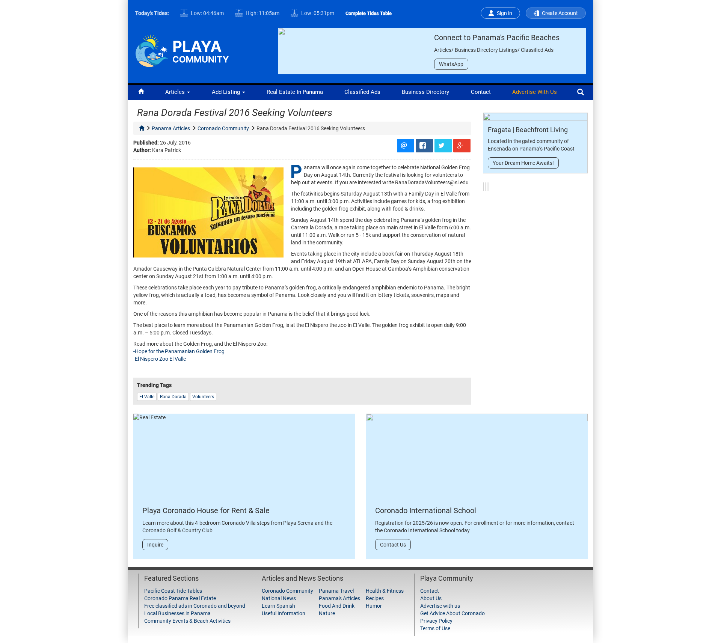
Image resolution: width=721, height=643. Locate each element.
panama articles (171, 128)
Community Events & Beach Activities (187, 621)
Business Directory (425, 92)
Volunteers (203, 396)
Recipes (375, 598)
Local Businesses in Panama (177, 613)
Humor (374, 606)
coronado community (223, 128)
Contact (481, 92)
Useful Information (283, 613)
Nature (327, 613)
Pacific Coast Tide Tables (173, 591)
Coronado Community (287, 591)
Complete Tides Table (368, 13)
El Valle (146, 396)
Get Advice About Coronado (452, 613)
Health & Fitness (385, 591)
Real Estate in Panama (295, 92)
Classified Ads (362, 92)
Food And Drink (336, 606)
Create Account (560, 13)
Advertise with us (534, 92)
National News (279, 598)
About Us (431, 598)
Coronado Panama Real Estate (180, 598)
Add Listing (226, 92)
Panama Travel (336, 591)
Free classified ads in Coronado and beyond (194, 606)
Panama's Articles (339, 598)
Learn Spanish (278, 606)
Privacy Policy (436, 621)
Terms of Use (435, 628)
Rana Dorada (173, 396)
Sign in (504, 13)
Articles (175, 92)
